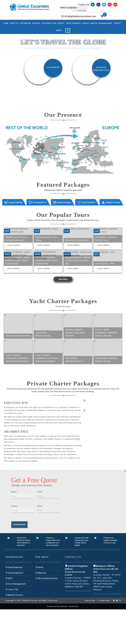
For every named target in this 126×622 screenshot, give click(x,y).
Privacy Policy (104, 601)
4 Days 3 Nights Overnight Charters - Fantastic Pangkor (46, 358)
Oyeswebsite (74, 606)
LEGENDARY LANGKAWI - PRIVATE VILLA (106, 238)
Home (6, 23)
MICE (10, 578)
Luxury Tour (12, 589)
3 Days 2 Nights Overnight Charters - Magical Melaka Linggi (17, 358)
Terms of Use (90, 601)
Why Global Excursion (47, 578)
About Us (14, 23)
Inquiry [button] (61, 23)
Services (36, 23)
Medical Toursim (15, 595)
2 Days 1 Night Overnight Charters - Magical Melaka (106, 333)
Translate (81, 10)
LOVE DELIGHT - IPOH (105, 264)
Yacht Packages (73, 23)
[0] (102, 16)
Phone (39, 506)
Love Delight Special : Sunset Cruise (106, 359)
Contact (118, 23)
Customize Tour (49, 23)
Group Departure (15, 573)
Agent (59, 30)
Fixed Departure (14, 567)
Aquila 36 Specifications (18, 336)
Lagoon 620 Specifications (43, 334)
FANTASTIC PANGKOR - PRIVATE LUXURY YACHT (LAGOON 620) (46, 260)
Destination (25, 23)
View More (63, 279)
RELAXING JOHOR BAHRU (77, 240)
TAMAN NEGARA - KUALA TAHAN (46, 238)
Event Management (16, 584)
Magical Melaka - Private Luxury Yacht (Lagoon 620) (78, 260)
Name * (14, 492)
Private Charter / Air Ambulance (97, 23)
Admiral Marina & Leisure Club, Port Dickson (75, 333)
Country (14, 506)
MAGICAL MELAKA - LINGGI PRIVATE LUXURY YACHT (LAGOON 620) (17, 260)
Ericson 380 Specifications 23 (74, 359)
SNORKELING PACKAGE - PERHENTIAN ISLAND (16, 238)
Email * (40, 492)
